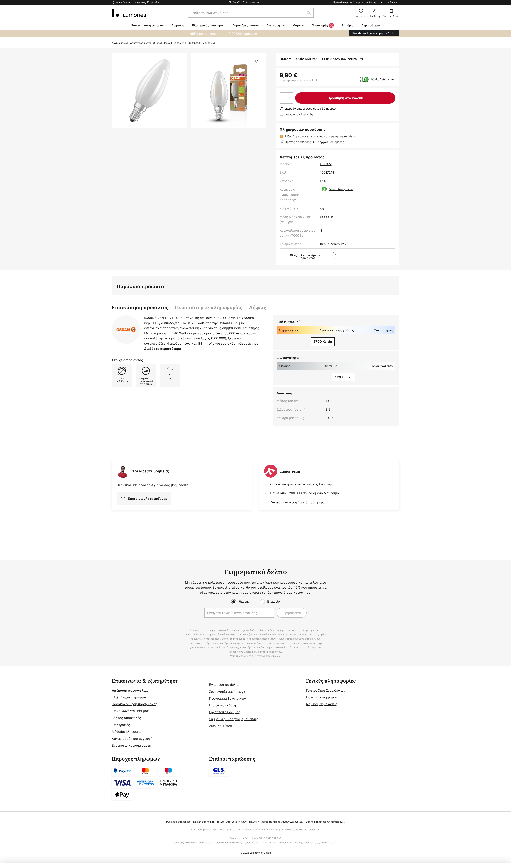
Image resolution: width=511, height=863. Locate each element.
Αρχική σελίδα (120, 43)
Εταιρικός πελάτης (223, 705)
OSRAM (326, 164)
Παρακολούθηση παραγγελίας (134, 704)
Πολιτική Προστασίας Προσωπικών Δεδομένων (276, 821)
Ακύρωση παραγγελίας (130, 690)
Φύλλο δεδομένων (383, 79)
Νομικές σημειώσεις (321, 704)
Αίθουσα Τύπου (220, 726)
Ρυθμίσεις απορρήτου (178, 821)
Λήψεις (257, 307)
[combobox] (250, 12)
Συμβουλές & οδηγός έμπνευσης (233, 719)
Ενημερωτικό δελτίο (224, 684)
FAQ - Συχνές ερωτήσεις (130, 697)
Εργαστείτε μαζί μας (224, 712)
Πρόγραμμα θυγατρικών (227, 698)
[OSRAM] (126, 329)
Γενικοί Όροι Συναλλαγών (325, 690)
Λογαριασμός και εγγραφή (132, 738)
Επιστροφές (121, 725)
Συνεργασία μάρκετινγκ (227, 691)
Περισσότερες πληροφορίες (209, 307)
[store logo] (129, 13)
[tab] (140, 307)
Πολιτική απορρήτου (321, 697)
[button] (257, 62)
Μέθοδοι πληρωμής (126, 731)
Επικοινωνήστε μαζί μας (130, 711)
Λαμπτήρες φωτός (140, 43)
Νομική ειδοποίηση (204, 821)
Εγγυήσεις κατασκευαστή (131, 745)
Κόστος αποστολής (126, 718)
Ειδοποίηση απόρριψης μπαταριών (325, 821)
